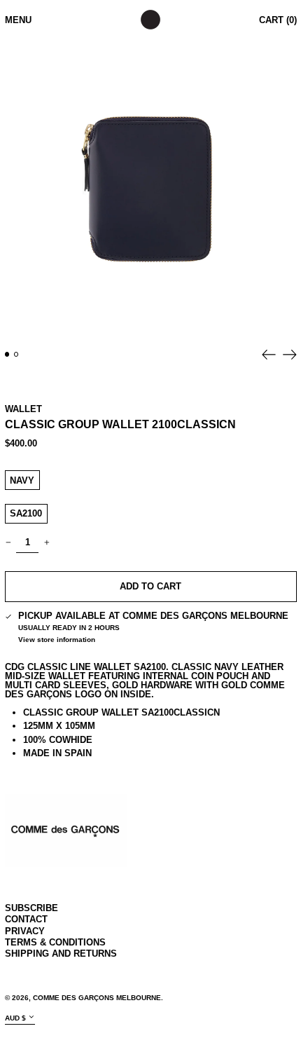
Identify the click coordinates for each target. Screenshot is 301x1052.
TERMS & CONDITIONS (55, 942)
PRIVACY (25, 931)
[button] (151, 190)
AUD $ (15, 1017)
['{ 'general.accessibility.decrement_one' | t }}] (8, 543)
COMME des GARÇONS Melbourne (97, 998)
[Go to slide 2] (16, 354)
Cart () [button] (278, 20)
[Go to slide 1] (7, 354)
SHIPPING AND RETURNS (61, 953)
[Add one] (46, 543)
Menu (18, 20)
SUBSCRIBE (31, 908)
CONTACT (26, 919)
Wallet (23, 409)
